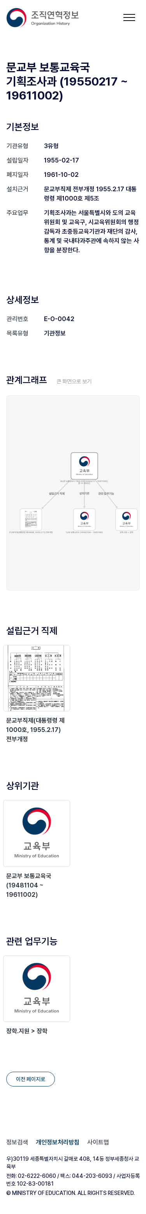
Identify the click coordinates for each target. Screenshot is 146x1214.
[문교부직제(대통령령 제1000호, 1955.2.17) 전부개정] (36, 678)
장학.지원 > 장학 (26, 1031)
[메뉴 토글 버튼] (129, 17)
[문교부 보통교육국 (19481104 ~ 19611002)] (36, 833)
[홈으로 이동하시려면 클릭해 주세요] (42, 17)
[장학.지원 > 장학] (36, 988)
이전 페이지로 (30, 1079)
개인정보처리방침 (57, 1142)
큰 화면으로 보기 (73, 381)
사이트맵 (98, 1142)
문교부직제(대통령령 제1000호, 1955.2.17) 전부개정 (35, 730)
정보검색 (17, 1142)
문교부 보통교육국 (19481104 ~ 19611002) (28, 885)
